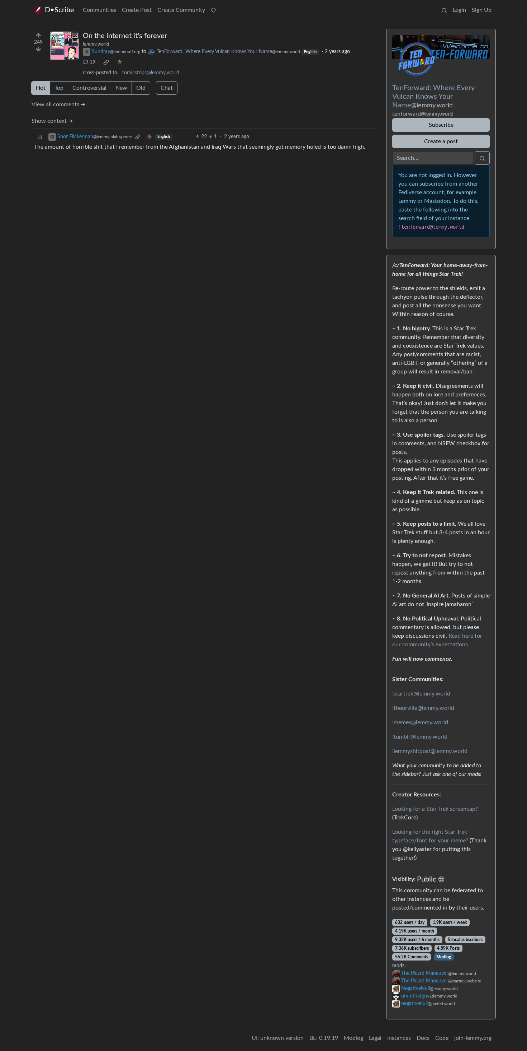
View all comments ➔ (58, 104)
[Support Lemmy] (213, 10)
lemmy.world (96, 44)
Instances (399, 1038)
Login (459, 10)
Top (58, 88)
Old (141, 88)
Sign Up (482, 10)
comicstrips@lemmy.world (150, 72)
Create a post (441, 141)
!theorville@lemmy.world (423, 708)
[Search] (444, 10)
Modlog (443, 957)
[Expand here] (64, 46)
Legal (375, 1038)
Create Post (137, 10)
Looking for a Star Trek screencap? (435, 809)
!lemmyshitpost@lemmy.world (429, 751)
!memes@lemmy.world (420, 722)
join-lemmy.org (473, 1038)
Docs (423, 1038)
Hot (41, 88)
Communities (99, 10)
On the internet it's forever (125, 35)
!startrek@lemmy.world (421, 694)
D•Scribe (59, 10)
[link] (106, 62)
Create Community (181, 10)
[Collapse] (40, 137)
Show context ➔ (52, 121)
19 (92, 62)
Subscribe (441, 125)
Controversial (89, 88)
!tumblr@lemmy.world (419, 737)
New (121, 88)
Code (441, 1038)
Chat (167, 88)
